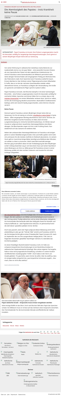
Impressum (14, 394)
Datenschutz (21, 394)
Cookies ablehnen (30, 211)
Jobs (8, 394)
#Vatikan (22, 325)
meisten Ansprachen (11, 98)
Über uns (3, 394)
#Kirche (12, 325)
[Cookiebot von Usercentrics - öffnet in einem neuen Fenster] (52, 186)
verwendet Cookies (51, 206)
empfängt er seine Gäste (41, 115)
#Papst (17, 325)
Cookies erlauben (49, 211)
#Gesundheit (6, 325)
